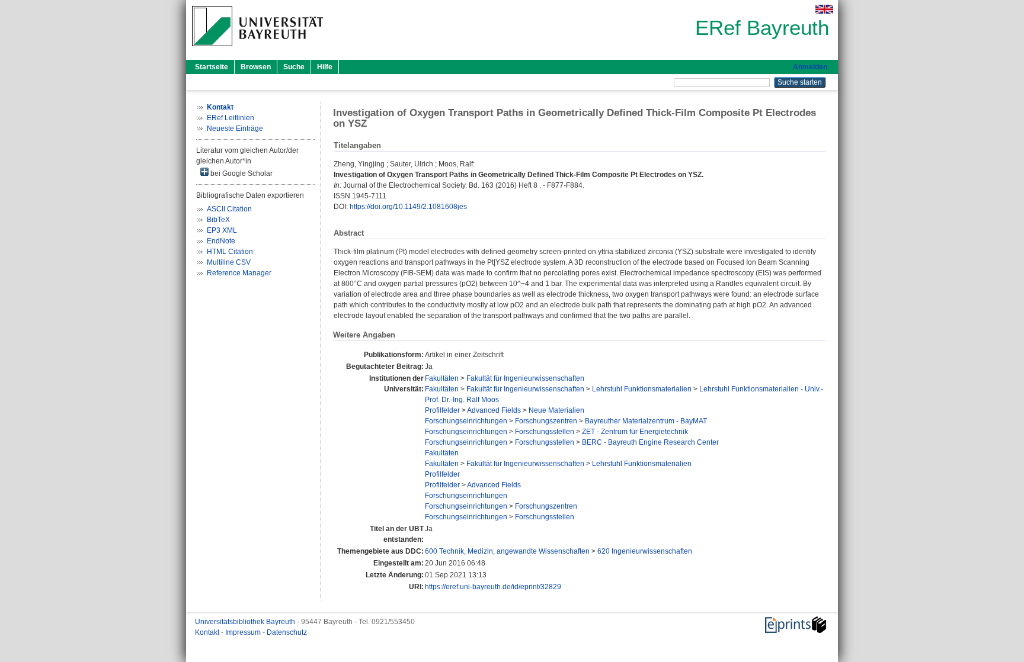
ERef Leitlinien (230, 118)
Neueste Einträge (235, 128)
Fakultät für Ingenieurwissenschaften (525, 378)
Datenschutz (287, 632)
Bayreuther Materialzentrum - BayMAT (646, 421)
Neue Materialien (556, 410)
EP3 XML (222, 230)
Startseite (211, 67)
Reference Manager (239, 273)
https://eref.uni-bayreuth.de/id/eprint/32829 (493, 587)
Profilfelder (442, 410)
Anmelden (810, 67)
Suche (294, 67)
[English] (824, 9)
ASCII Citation (229, 209)
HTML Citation (230, 252)
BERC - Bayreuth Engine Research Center (650, 442)
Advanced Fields (494, 410)
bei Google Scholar (241, 173)
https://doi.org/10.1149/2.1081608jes (408, 207)
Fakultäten (442, 378)
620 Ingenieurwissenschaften (644, 551)
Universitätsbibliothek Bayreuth (246, 622)
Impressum (244, 632)
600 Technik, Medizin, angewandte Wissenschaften (507, 551)
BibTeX (218, 220)
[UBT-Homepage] (257, 50)
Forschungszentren (546, 421)
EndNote (221, 241)
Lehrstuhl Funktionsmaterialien (642, 389)
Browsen (256, 67)
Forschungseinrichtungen (466, 421)
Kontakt (208, 632)
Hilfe (324, 67)
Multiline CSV (229, 262)
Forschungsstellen (544, 432)
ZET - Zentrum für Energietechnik (635, 432)
